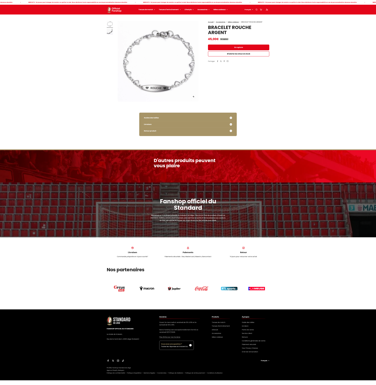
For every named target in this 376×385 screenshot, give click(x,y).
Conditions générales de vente (253, 341)
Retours (245, 337)
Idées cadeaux (219, 9)
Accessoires (202, 9)
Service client (247, 333)
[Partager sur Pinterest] (224, 61)
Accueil (211, 22)
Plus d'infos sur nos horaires (169, 337)
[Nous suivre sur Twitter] (113, 360)
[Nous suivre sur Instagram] (118, 360)
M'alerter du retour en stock (238, 54)
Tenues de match (145, 9)
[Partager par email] (227, 61)
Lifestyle (188, 9)
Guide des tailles (248, 322)
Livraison (245, 326)
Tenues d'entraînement (169, 9)
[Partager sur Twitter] (221, 61)
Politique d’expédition (134, 373)
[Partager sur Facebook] (217, 61)
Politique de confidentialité (116, 373)
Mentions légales (149, 373)
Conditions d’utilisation (215, 373)
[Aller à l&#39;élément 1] (110, 24)
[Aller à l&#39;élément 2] (110, 32)
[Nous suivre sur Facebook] (108, 360)
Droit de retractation (250, 352)
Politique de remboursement (195, 373)
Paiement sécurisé (249, 344)
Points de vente (248, 330)
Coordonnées (161, 373)
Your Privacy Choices (250, 348)
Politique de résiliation (176, 373)
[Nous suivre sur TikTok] (123, 360)
